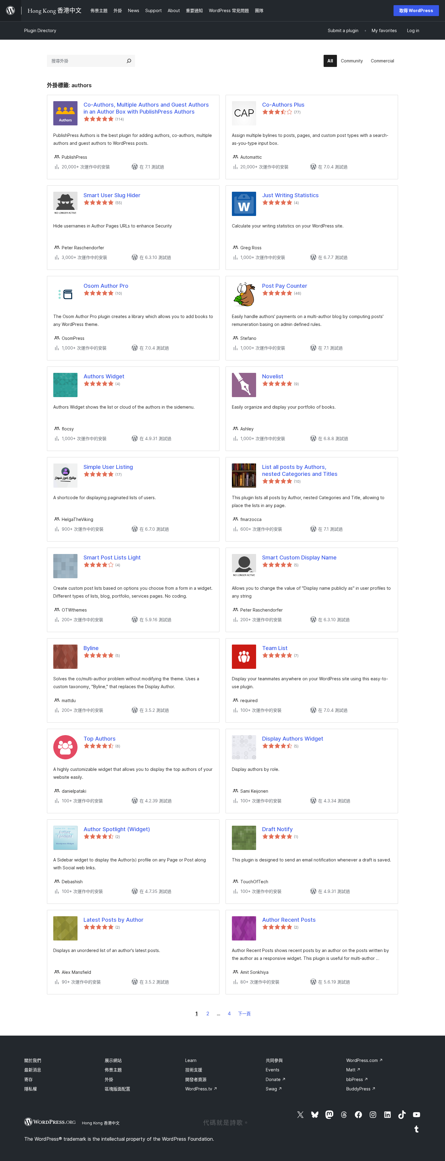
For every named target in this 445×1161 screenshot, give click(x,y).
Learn (190, 1060)
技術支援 (193, 1069)
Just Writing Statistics (290, 195)
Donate (276, 1079)
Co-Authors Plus (283, 104)
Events (272, 1069)
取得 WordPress (416, 10)
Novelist (272, 376)
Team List (275, 648)
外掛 (109, 1079)
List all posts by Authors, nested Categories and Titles (300, 470)
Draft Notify (277, 829)
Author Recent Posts (289, 920)
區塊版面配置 (117, 1088)
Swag (274, 1088)
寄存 (28, 1079)
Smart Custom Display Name (299, 557)
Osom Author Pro (106, 286)
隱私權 (30, 1088)
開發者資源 (195, 1079)
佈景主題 (113, 1069)
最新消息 (32, 1069)
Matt (353, 1069)
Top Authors (100, 738)
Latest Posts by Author (113, 920)
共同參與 (274, 1060)
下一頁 (244, 1013)
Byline (91, 648)
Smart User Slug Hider (112, 195)
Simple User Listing (108, 467)
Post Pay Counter (284, 286)
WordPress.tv (201, 1088)
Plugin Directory (40, 30)
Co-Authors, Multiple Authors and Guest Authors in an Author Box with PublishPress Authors (146, 108)
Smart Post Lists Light (112, 557)
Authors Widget (104, 376)
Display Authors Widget (292, 738)
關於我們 (32, 1060)
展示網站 (113, 1060)
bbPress (357, 1079)
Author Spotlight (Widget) (117, 829)
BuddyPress (361, 1088)
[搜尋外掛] (129, 61)
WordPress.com (364, 1060)
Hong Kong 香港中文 (101, 1122)
